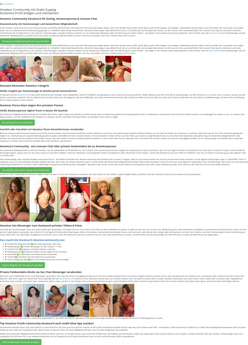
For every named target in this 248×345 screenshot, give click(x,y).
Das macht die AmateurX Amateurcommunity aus (32, 240)
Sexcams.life (23, 95)
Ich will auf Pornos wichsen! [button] (17, 122)
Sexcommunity (215, 33)
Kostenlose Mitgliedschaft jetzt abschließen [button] (25, 41)
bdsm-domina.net (67, 278)
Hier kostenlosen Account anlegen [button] (20, 342)
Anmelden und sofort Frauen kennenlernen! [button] (26, 170)
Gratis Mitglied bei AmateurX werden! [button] (22, 265)
